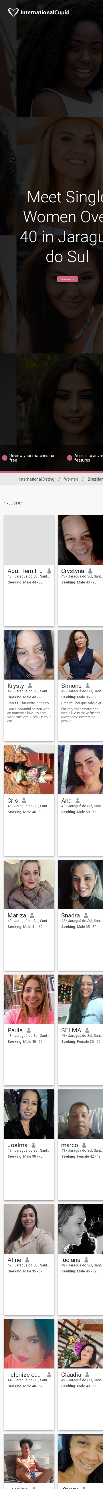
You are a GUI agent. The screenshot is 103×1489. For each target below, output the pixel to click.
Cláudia (71, 1374)
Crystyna (72, 571)
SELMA (71, 1030)
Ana (66, 800)
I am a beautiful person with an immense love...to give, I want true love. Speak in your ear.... (29, 715)
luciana (70, 1260)
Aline (14, 1260)
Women (71, 479)
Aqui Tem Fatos (25, 571)
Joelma (17, 1145)
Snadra (70, 915)
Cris (12, 800)
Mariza (16, 915)
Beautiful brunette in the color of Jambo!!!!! (29, 703)
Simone (71, 685)
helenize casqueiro (25, 1374)
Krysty (15, 685)
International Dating (36, 479)
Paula (15, 1030)
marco (69, 1145)
